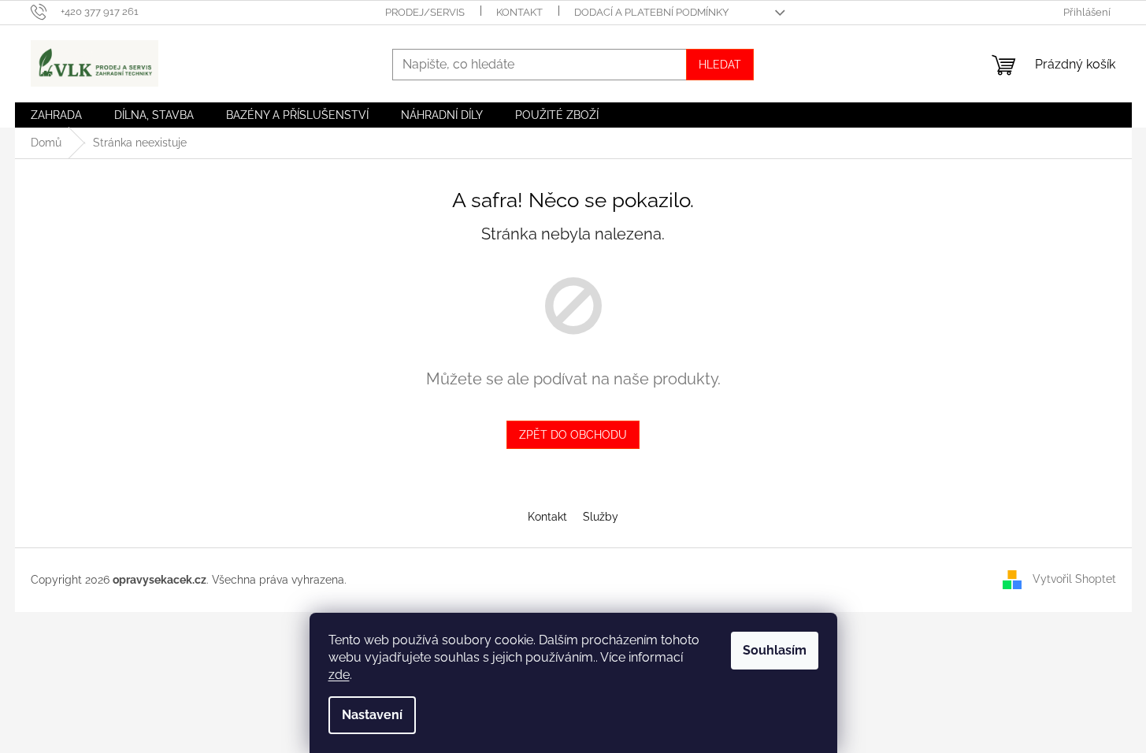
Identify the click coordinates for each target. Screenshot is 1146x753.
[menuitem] (56, 115)
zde (339, 674)
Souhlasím (775, 650)
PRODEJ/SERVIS (425, 12)
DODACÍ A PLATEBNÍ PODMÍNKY (651, 12)
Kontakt (547, 516)
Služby (600, 516)
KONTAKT (519, 12)
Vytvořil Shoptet (1074, 579)
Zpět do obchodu (573, 434)
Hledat (720, 64)
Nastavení (372, 714)
